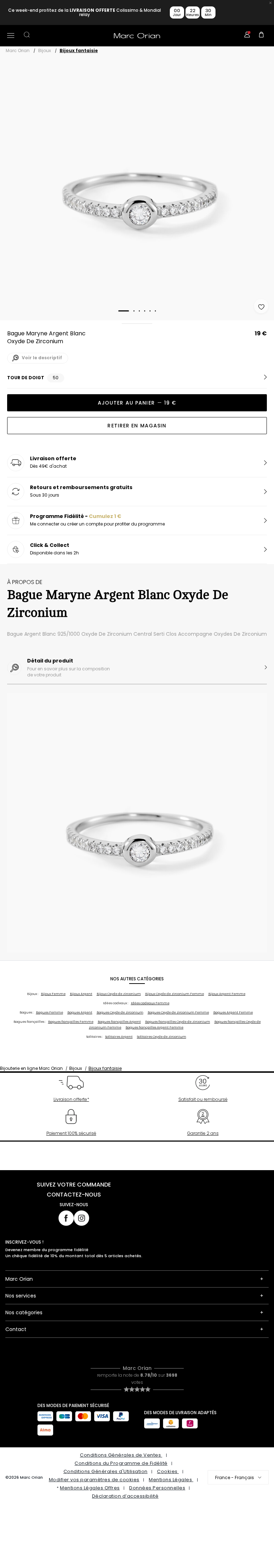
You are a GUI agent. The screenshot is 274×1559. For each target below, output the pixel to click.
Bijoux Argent (81, 994)
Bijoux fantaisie (79, 50)
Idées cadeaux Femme (150, 1003)
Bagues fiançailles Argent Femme (154, 1027)
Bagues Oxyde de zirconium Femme (178, 1012)
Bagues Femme (49, 1012)
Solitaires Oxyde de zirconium (161, 1037)
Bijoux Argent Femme (226, 994)
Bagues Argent (79, 1012)
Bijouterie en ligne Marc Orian (31, 1068)
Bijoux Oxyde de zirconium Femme (174, 994)
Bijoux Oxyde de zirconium (119, 994)
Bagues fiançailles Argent (119, 1022)
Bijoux (44, 50)
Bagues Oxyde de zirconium (120, 1012)
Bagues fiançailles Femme (70, 1022)
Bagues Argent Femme (233, 1012)
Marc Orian (18, 50)
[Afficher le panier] (261, 35)
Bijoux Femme (53, 994)
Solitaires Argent (119, 1037)
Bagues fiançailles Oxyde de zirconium (177, 1022)
